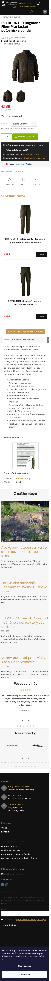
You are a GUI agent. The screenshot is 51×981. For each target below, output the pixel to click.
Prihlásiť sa (9, 925)
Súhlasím (24, 974)
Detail (41, 254)
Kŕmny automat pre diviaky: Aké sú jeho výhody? (23, 660)
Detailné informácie (11, 171)
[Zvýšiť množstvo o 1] (10, 135)
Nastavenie (24, 966)
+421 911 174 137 (15, 795)
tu (3, 959)
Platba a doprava (9, 846)
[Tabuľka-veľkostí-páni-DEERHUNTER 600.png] (25, 455)
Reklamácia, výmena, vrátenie (15, 854)
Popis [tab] (6, 339)
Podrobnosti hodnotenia (13, 41)
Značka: (14, 44)
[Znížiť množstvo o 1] (10, 138)
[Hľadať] (31, 11)
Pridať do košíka (27, 136)
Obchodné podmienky (12, 850)
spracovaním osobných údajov (31, 919)
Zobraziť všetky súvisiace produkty (25, 332)
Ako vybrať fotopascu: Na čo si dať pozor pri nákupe (24, 549)
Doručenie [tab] (16, 339)
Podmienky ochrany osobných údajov (19, 858)
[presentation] (22, 721)
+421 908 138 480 (31, 154)
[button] (17, 726)
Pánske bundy (23, 478)
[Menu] (45, 11)
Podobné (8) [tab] (29, 339)
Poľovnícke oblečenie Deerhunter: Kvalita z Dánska (24, 585)
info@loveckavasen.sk (33, 158)
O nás (4, 828)
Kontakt (5, 832)
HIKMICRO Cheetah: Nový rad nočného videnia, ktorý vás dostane (24, 622)
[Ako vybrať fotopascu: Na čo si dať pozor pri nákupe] (25, 521)
